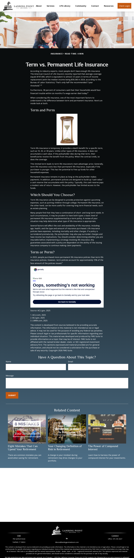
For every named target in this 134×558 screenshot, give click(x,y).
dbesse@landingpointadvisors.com (67, 542)
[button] (39, 5)
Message (10, 375)
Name (8, 361)
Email (70, 361)
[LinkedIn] (66, 538)
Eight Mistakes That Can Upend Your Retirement (23, 448)
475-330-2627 (117, 539)
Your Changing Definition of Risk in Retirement (65, 448)
